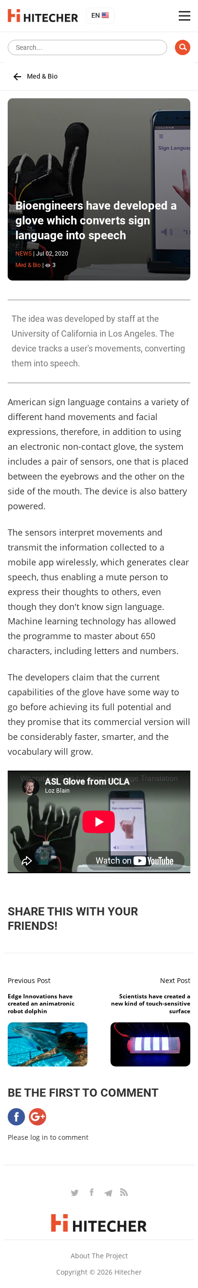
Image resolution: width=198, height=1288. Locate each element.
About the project (99, 1255)
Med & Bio (42, 76)
